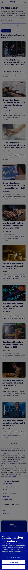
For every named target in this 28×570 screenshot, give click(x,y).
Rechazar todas (13, 562)
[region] (14, 551)
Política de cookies (11, 553)
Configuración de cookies (13, 557)
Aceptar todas (13, 567)
